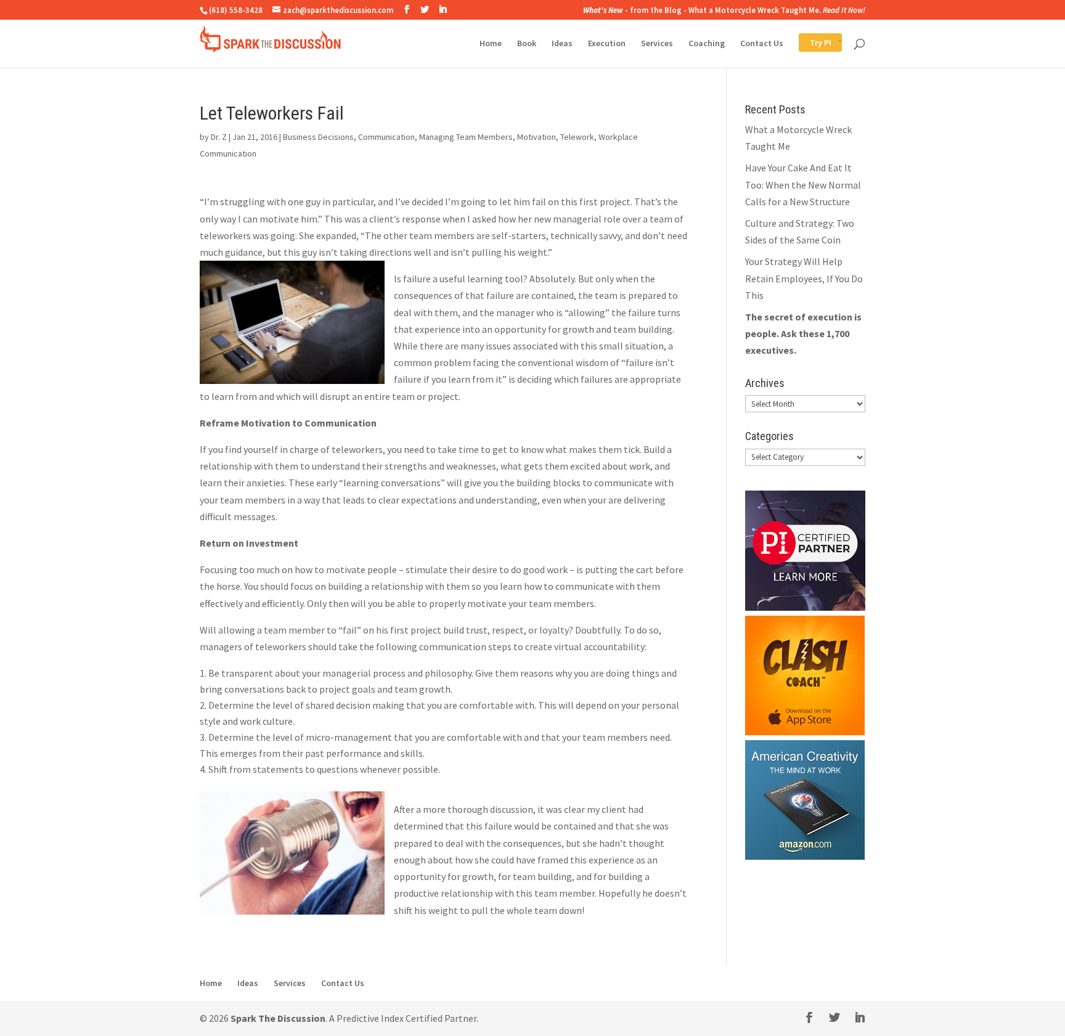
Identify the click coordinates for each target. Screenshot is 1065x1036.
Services (657, 44)
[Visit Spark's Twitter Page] (424, 9)
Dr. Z (219, 136)
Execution (607, 44)
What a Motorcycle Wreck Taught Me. (754, 10)
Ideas (562, 44)
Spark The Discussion (278, 1018)
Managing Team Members (466, 136)
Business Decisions (318, 136)
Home (490, 44)
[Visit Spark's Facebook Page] (406, 9)
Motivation (536, 136)
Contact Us (761, 44)
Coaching (706, 44)
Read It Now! (844, 10)
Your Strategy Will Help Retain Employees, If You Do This (804, 278)
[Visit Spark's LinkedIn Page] (442, 9)
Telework (577, 136)
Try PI (809, 44)
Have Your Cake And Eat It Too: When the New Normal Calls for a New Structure (803, 184)
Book (526, 44)
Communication (386, 136)
